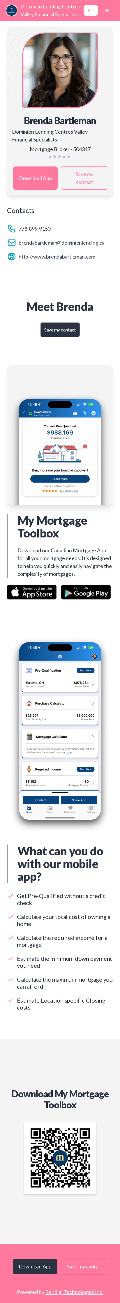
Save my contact (84, 178)
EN (90, 10)
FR (107, 10)
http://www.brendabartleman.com (57, 256)
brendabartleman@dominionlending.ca (62, 242)
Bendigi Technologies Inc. (74, 1292)
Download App (35, 178)
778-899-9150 (34, 228)
